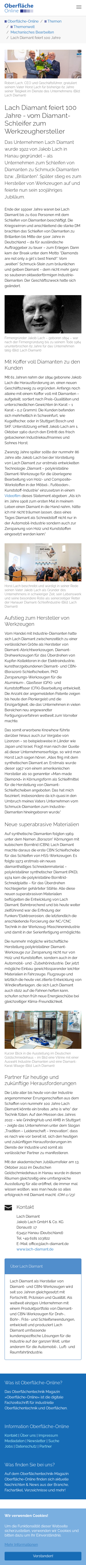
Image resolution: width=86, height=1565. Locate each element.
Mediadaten (15, 1441)
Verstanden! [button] (43, 1556)
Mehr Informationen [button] (21, 1544)
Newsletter (36, 1441)
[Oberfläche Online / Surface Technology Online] (19, 8)
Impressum (48, 1435)
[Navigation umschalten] (78, 7)
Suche (53, 1441)
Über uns (28, 1435)
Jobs (9, 1446)
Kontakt (11, 1435)
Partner (45, 1446)
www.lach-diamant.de (35, 1249)
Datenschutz (26, 1446)
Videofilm (13, 496)
